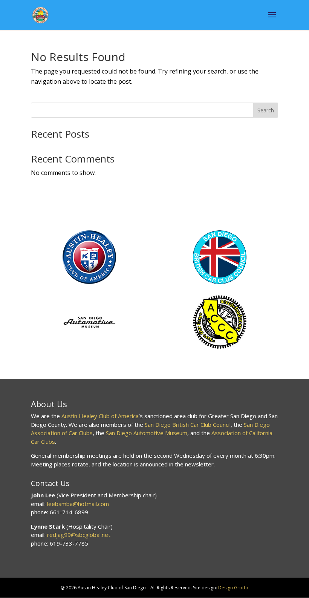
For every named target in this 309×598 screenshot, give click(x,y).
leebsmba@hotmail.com (78, 504)
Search (265, 110)
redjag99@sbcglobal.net (78, 534)
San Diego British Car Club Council (188, 424)
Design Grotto (233, 587)
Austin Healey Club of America (100, 416)
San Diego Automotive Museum (146, 433)
